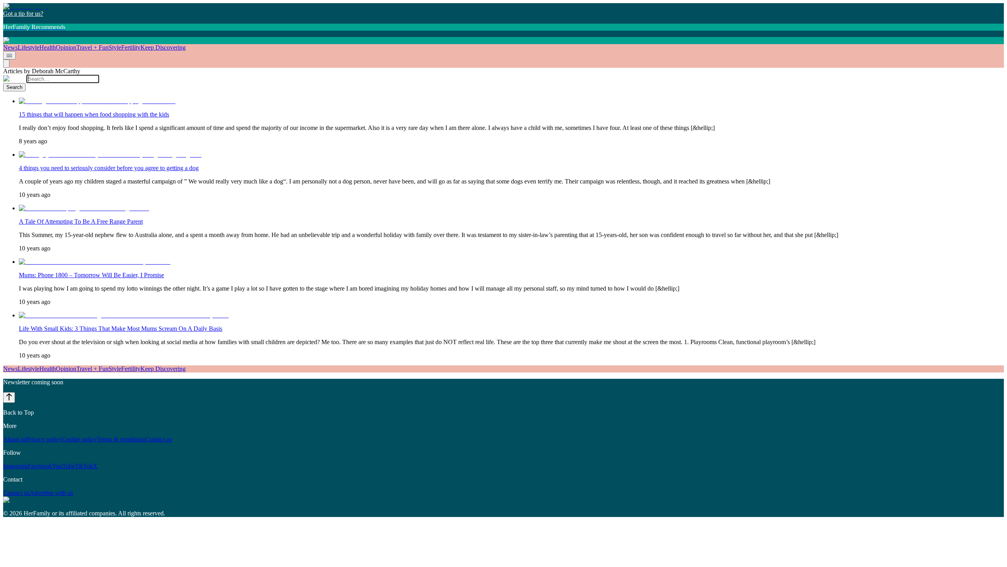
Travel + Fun (92, 47)
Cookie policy (79, 439)
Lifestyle (28, 47)
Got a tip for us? (23, 13)
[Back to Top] (9, 397)
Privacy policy (44, 439)
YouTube (63, 466)
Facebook (40, 466)
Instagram (15, 466)
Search (14, 87)
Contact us (159, 439)
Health (47, 47)
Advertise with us (51, 492)
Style (115, 47)
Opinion (66, 47)
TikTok (84, 466)
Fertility (130, 47)
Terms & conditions (121, 439)
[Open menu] (9, 55)
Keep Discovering (163, 47)
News (10, 47)
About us (14, 439)
